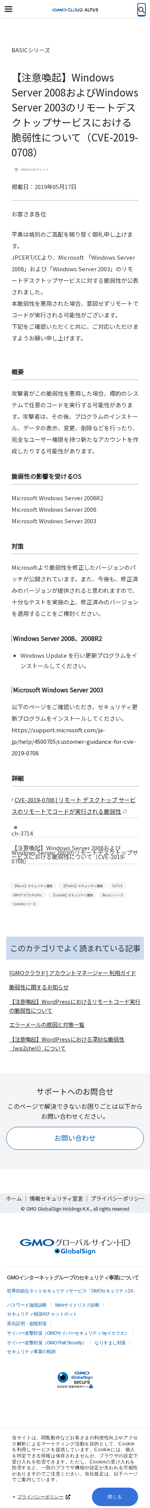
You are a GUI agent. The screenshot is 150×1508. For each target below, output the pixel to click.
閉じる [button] (115, 1497)
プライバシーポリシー (40, 1497)
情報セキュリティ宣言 (57, 1198)
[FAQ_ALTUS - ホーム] (75, 10)
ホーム (14, 1198)
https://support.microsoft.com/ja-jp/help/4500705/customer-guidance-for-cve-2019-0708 (74, 741)
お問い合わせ (75, 1138)
